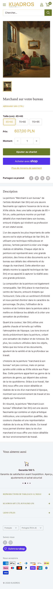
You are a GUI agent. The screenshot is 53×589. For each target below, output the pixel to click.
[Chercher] (48, 12)
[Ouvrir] (4, 5)
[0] (47, 4)
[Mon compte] (41, 4)
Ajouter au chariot (26, 151)
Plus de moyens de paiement (26, 168)
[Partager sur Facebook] (31, 178)
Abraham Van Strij (13, 106)
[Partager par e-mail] (48, 178)
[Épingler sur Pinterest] (37, 178)
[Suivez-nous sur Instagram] (11, 542)
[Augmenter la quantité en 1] (36, 141)
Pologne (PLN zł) (29, 528)
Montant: (8, 140)
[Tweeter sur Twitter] (42, 178)
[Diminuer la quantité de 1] (18, 141)
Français (8, 528)
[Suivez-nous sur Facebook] (5, 542)
